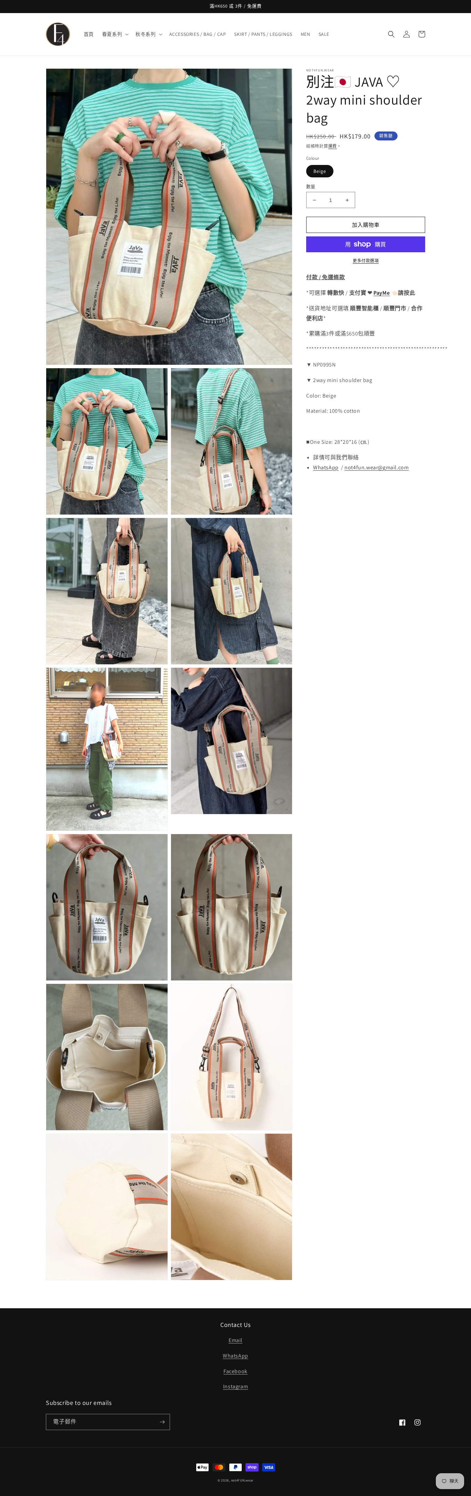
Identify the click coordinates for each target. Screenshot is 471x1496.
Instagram (235, 1386)
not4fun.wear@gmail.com (376, 467)
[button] (114, 34)
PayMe (381, 292)
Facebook (235, 1371)
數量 (310, 186)
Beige (319, 171)
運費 (332, 146)
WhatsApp (235, 1355)
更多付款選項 (366, 260)
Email (235, 1340)
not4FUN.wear (242, 1480)
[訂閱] (162, 1422)
